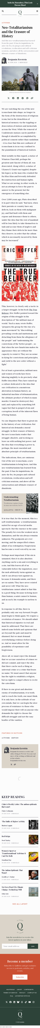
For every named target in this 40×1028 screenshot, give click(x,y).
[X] (11, 764)
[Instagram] (33, 1002)
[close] (37, 3)
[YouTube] (29, 1002)
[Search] (3, 11)
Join (32, 946)
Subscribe (20, 977)
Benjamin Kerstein (17, 59)
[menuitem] (11, 990)
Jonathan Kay (6, 860)
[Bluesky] (18, 1002)
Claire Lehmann (7, 811)
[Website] (14, 764)
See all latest (19, 904)
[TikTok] (26, 1002)
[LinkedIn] (14, 1002)
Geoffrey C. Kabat (8, 877)
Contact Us (32, 993)
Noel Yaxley (6, 840)
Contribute (28, 989)
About (19, 989)
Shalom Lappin (7, 826)
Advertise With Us (22, 996)
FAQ (11, 996)
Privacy (22, 993)
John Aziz (5, 894)
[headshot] (4, 60)
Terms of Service (10, 993)
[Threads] (22, 1002)
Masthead (11, 989)
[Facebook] (10, 1002)
